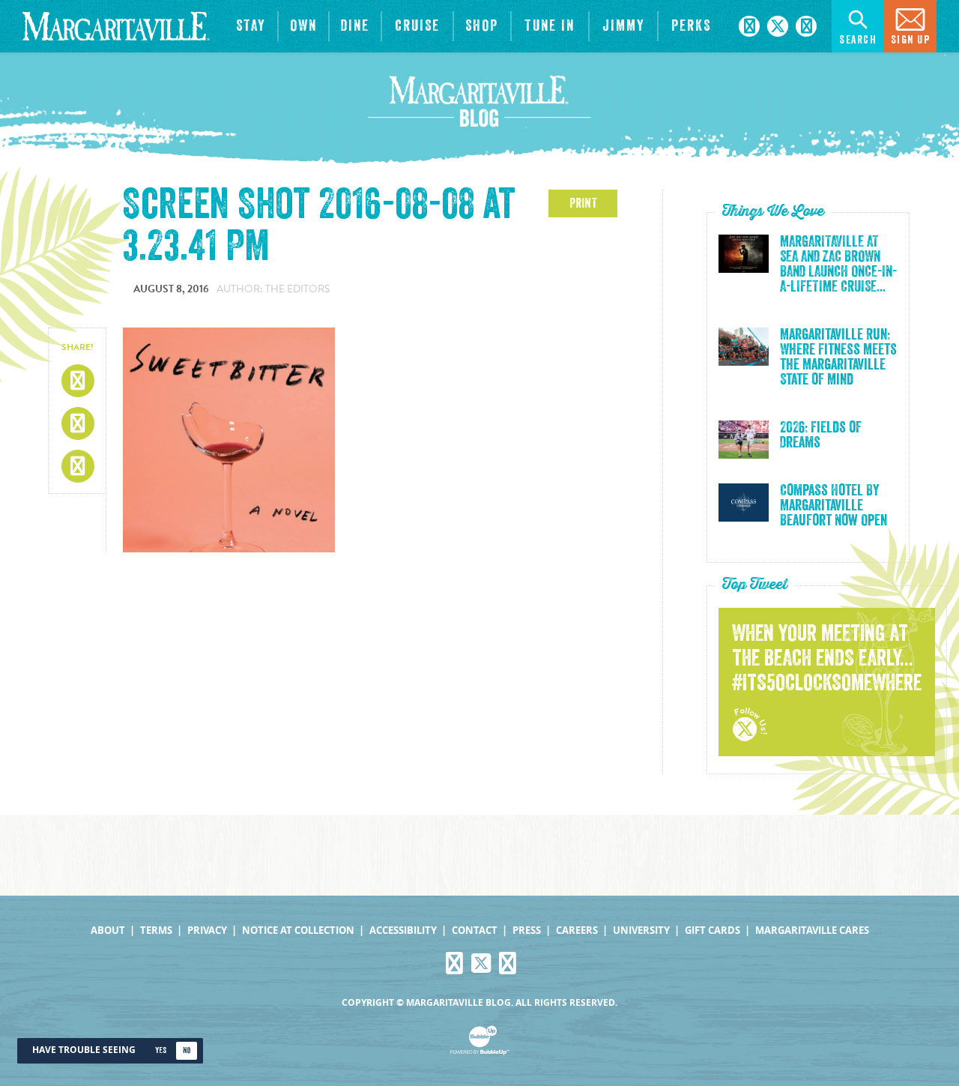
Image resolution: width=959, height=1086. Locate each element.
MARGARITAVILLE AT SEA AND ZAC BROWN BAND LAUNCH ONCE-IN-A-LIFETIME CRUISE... (838, 265)
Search (858, 40)
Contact (474, 930)
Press (526, 930)
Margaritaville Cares (812, 930)
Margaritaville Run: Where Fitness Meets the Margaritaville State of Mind (838, 357)
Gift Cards (712, 930)
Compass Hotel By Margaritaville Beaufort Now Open (833, 505)
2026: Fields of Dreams (821, 435)
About (108, 930)
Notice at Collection (298, 930)
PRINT (583, 203)
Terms (156, 930)
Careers (577, 930)
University (641, 930)
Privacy (207, 930)
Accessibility (403, 930)
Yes (160, 1050)
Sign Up (911, 40)
